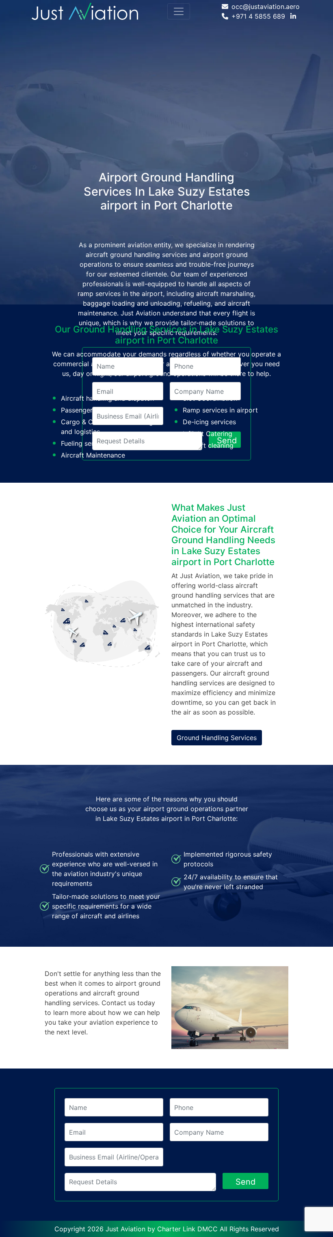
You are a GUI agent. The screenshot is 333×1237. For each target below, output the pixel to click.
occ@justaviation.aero (265, 6)
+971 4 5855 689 (258, 16)
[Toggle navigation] (178, 11)
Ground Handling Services (217, 738)
